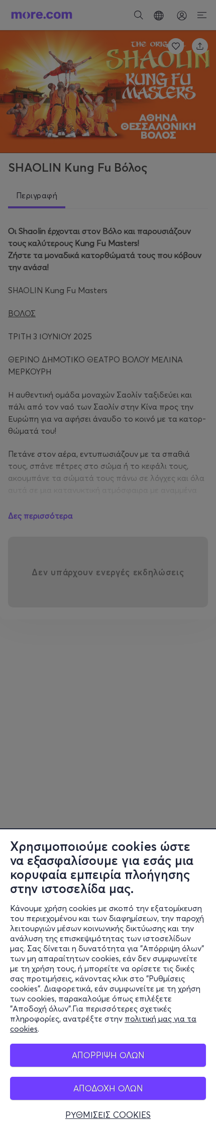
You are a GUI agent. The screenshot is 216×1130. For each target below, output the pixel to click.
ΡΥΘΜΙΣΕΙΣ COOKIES (108, 1115)
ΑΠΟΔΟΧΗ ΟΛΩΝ (108, 1088)
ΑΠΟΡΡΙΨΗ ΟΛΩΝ (108, 1055)
